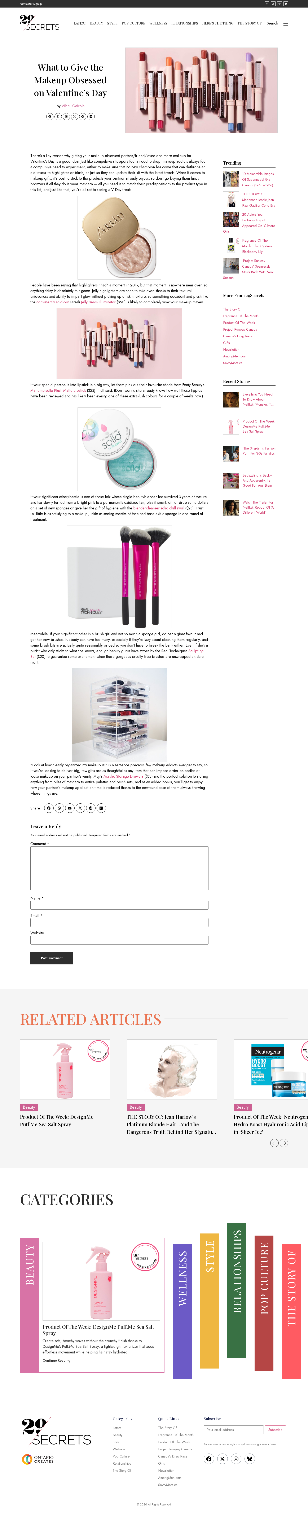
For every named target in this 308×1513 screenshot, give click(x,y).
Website (37, 933)
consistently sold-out (52, 302)
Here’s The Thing (217, 23)
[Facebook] (209, 1459)
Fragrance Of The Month (241, 316)
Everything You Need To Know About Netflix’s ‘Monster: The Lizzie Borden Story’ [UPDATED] (259, 399)
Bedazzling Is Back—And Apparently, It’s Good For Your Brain (258, 480)
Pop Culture (133, 23)
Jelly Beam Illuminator (98, 302)
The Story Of (250, 23)
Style (112, 23)
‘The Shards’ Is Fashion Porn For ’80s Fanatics (259, 451)
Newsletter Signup (31, 4)
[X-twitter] (222, 1459)
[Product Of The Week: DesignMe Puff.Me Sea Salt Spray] (65, 1069)
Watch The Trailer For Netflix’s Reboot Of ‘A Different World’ (258, 507)
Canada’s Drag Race (237, 336)
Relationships (184, 23)
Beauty (96, 23)
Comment (39, 844)
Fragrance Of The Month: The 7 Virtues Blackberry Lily (257, 246)
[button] (49, 116)
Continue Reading (56, 1360)
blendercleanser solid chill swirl (158, 508)
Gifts (226, 342)
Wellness (158, 23)
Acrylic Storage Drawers (124, 776)
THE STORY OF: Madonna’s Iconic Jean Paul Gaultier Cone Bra (258, 200)
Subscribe (275, 1429)
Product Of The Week (239, 322)
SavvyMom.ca (232, 363)
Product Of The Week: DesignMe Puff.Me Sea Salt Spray (259, 426)
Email (36, 916)
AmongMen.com (234, 356)
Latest (80, 23)
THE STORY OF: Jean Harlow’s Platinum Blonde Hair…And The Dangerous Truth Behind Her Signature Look (172, 1124)
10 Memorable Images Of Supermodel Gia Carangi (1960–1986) (258, 179)
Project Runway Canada (240, 329)
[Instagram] (236, 1459)
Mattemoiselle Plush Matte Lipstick (58, 390)
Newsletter (231, 349)
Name (37, 898)
